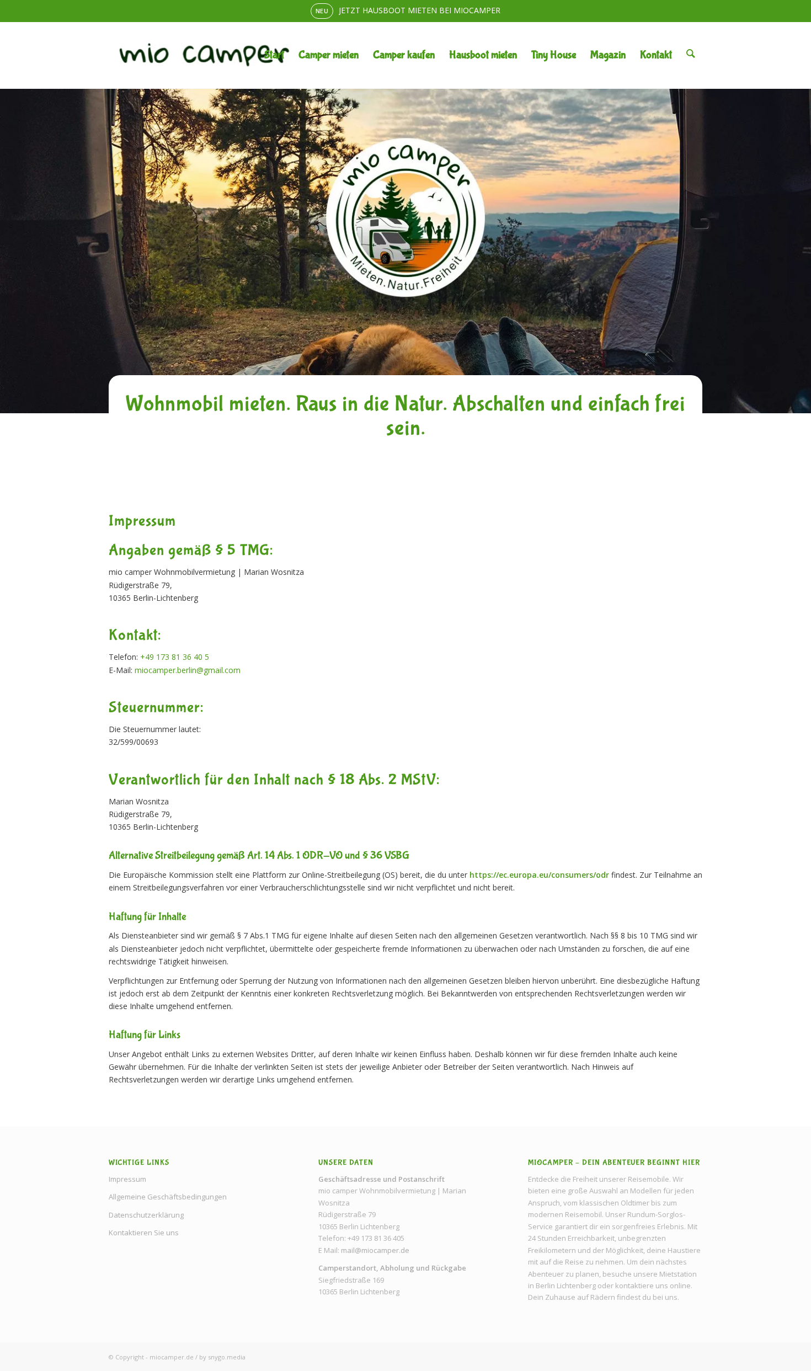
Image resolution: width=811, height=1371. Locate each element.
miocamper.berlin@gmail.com (188, 670)
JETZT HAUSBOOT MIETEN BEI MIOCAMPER (419, 10)
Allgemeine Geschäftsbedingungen (168, 1197)
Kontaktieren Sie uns (144, 1232)
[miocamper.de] (204, 55)
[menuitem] (274, 55)
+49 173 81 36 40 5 (174, 657)
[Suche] (690, 55)
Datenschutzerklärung (146, 1215)
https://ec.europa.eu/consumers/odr (539, 874)
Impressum (127, 1179)
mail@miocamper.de (375, 1250)
